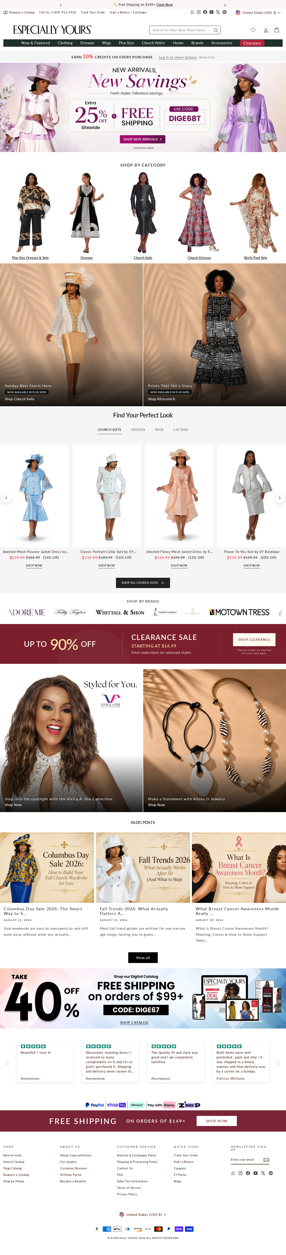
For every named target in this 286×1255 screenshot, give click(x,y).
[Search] (215, 30)
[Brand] (38, 612)
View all (143, 957)
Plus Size (126, 42)
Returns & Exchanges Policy (137, 1155)
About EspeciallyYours (76, 1155)
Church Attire (153, 42)
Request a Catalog (16, 1175)
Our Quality (68, 1162)
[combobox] (185, 30)
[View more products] (280, 498)
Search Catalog (14, 1162)
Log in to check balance (178, 57)
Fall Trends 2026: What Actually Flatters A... (134, 911)
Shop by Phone (13, 1181)
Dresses (87, 42)
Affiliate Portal (70, 1175)
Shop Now (13, 805)
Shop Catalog (12, 1168)
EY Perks (180, 1175)
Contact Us (125, 1168)
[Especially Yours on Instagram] (199, 12)
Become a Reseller (73, 1181)
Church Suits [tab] (109, 430)
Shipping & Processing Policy (137, 1162)
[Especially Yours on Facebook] (205, 12)
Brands (197, 42)
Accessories (221, 42)
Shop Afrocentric (162, 399)
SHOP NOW (217, 1121)
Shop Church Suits (20, 399)
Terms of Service (129, 1187)
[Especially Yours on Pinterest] (224, 12)
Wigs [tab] (159, 430)
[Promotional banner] (143, 107)
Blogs (178, 1181)
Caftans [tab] (180, 430)
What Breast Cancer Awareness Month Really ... (237, 911)
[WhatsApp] (192, 12)
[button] (9, 1064)
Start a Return (184, 1162)
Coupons (180, 1168)
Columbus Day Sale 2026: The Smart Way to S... (43, 911)
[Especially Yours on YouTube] (211, 12)
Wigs (106, 42)
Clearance (252, 43)
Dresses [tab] (138, 430)
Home (178, 42)
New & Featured (35, 42)
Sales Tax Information (132, 1181)
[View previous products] (6, 498)
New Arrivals (12, 1155)
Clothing (65, 42)
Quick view (34, 542)
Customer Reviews (73, 1168)
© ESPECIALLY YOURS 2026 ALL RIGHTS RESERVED (143, 1238)
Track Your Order (186, 1155)
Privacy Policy (127, 1194)
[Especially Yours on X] (218, 12)
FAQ (120, 1175)
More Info (207, 57)
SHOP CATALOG (134, 1022)
